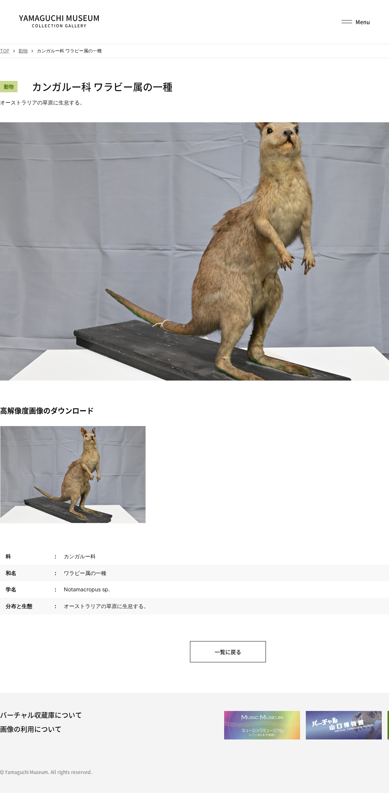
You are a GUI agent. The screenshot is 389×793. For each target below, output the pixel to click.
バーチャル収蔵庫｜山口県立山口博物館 (59, 21)
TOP (4, 51)
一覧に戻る (228, 652)
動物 (23, 51)
